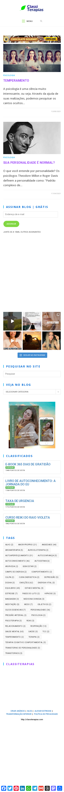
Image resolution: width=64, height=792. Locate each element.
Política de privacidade (46, 714)
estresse (11, 593)
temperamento (14, 637)
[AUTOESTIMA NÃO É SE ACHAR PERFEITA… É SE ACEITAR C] (51, 321)
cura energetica (29, 577)
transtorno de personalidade (22, 648)
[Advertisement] (32, 272)
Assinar (11, 224)
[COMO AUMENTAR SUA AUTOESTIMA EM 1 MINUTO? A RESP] (12, 340)
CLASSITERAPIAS (20, 664)
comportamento (42, 572)
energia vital (46, 583)
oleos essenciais (15, 610)
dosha (10, 583)
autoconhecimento (17, 561)
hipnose (50, 593)
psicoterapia (13, 621)
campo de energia (16, 572)
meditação (12, 604)
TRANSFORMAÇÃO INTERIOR (19, 714)
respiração (38, 626)
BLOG (29, 711)
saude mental (14, 631)
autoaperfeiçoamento (19, 555)
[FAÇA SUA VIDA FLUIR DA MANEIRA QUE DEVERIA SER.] (51, 340)
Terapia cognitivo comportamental (25, 642)
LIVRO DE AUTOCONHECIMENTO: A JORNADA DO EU (30, 482)
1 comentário (13, 111)
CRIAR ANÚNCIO (18, 711)
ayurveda (11, 566)
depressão (51, 577)
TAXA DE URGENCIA (19, 501)
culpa (9, 577)
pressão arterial (16, 615)
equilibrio (12, 588)
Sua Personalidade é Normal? (29, 162)
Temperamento (16, 80)
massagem (12, 599)
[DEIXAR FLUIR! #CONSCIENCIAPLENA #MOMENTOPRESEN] (32, 321)
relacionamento (15, 626)
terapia (34, 637)
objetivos (44, 604)
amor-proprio (27, 545)
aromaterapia (14, 550)
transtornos (13, 653)
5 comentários (13, 193)
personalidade (40, 610)
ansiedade (49, 545)
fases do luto (31, 593)
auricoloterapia (38, 550)
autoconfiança (47, 555)
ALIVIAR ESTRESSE (42, 711)
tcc (46, 631)
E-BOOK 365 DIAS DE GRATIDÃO (28, 464)
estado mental (34, 588)
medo (28, 604)
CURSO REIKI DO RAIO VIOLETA (27, 517)
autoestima (42, 561)
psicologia (38, 615)
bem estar (30, 566)
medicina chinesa (34, 599)
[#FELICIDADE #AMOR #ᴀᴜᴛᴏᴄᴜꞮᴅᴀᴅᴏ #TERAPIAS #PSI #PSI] (12, 321)
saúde (33, 631)
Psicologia (9, 75)
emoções (26, 583)
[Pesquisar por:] (41, 21)
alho (9, 545)
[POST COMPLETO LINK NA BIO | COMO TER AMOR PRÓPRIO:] (32, 340)
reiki (30, 621)
